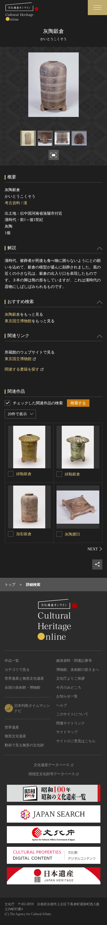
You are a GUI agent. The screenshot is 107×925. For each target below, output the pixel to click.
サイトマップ (67, 732)
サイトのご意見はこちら (75, 741)
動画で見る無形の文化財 (24, 745)
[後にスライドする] (95, 549)
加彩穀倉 (24, 534)
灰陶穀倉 (12, 314)
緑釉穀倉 (24, 474)
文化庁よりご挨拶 (70, 678)
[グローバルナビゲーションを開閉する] (97, 7)
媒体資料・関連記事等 (74, 660)
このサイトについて (72, 714)
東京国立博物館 (18, 321)
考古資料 (12, 203)
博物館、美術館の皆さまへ (77, 670)
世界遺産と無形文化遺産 (24, 678)
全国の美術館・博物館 (22, 687)
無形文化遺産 (15, 736)
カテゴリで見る (17, 670)
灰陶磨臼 (72, 534)
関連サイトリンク (70, 723)
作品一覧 (12, 660)
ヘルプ (61, 705)
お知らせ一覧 (67, 696)
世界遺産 (12, 727)
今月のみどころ (68, 687)
